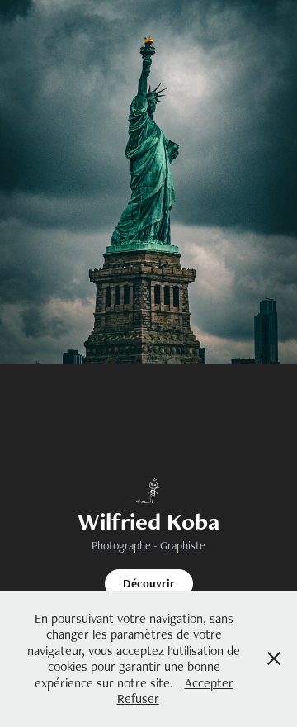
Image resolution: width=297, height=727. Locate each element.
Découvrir (149, 583)
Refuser (138, 698)
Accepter (209, 682)
